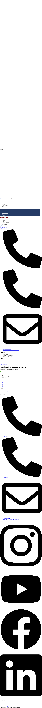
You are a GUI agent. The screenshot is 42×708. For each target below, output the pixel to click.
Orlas (3, 203)
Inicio (3, 209)
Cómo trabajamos (5, 205)
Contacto (3, 207)
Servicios (3, 204)
